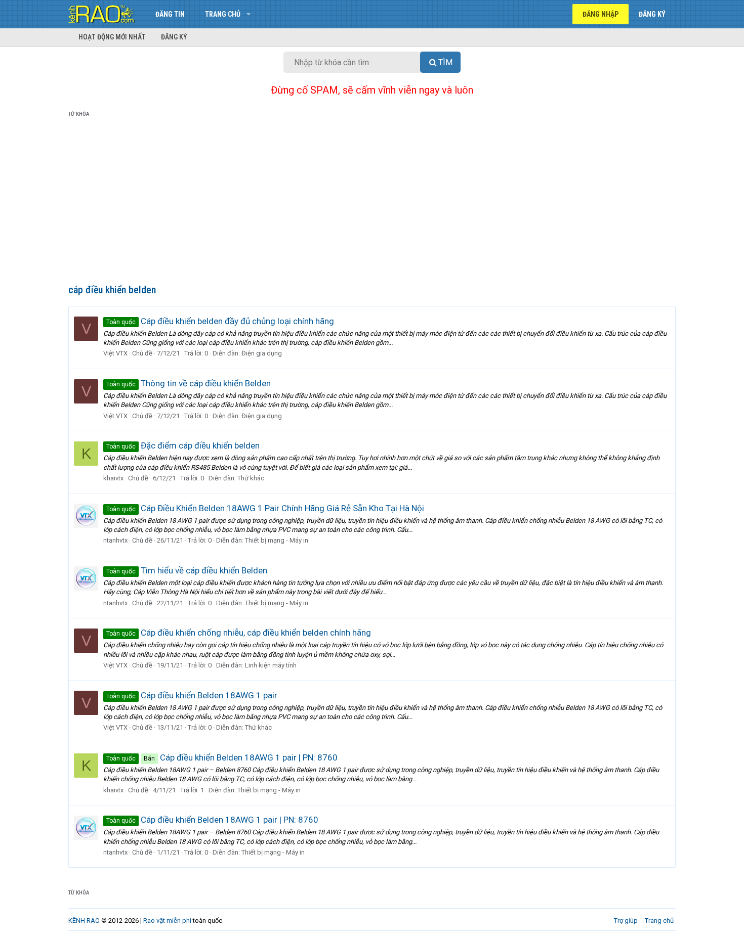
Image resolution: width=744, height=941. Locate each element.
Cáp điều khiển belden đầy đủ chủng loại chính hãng (220, 321)
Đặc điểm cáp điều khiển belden (183, 445)
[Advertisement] (372, 203)
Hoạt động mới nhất (112, 37)
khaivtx (113, 478)
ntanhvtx (115, 540)
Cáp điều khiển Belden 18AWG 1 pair (191, 695)
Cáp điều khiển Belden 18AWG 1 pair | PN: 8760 (222, 757)
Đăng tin (170, 14)
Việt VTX (115, 353)
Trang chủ (222, 14)
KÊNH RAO (84, 920)
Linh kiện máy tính (271, 665)
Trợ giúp (626, 920)
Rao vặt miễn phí (167, 920)
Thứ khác (250, 478)
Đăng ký (174, 37)
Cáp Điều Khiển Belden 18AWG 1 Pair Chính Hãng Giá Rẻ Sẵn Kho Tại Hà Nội (265, 508)
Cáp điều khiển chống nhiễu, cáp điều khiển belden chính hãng (238, 633)
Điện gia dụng (261, 353)
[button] (248, 14)
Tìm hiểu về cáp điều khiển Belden (186, 570)
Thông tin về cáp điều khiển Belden (188, 383)
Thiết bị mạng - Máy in (276, 540)
